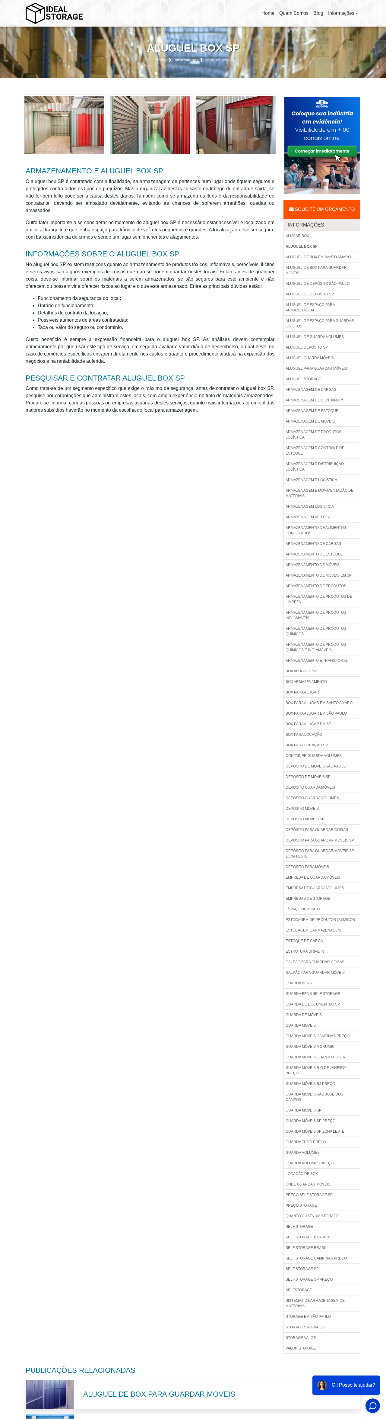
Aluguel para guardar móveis (316, 368)
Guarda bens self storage (313, 994)
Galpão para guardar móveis (315, 972)
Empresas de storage (308, 898)
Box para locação (304, 734)
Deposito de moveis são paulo (316, 766)
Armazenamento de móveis (313, 565)
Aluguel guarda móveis (310, 358)
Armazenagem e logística (311, 480)
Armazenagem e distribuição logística (315, 466)
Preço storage (301, 1205)
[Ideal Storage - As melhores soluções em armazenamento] (54, 13)
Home (269, 15)
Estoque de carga (304, 941)
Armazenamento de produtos (316, 586)
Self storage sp (302, 1269)
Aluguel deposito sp (307, 347)
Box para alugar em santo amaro (319, 703)
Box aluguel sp (301, 671)
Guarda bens (299, 983)
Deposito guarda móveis (310, 787)
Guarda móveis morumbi (310, 1046)
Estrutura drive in (305, 951)
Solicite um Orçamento (324, 209)
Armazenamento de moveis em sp (319, 575)
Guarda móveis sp (303, 1110)
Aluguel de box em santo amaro (318, 257)
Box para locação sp (307, 745)
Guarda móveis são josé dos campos (314, 1097)
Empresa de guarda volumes (315, 888)
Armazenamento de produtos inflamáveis (316, 615)
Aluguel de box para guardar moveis (316, 270)
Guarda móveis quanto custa (315, 1057)
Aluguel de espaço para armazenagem (310, 307)
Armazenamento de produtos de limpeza (319, 599)
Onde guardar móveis (308, 1184)
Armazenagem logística (310, 506)
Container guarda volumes (314, 756)
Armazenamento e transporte (317, 660)
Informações (341, 13)
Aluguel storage (303, 379)
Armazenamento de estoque (314, 554)
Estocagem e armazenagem (313, 930)
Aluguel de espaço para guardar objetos (320, 323)
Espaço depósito (303, 909)
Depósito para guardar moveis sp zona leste (320, 853)
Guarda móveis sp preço (310, 1121)
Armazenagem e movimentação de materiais (319, 493)
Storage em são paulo (308, 1316)
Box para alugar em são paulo (316, 713)
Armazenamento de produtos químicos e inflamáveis (316, 647)
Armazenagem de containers (315, 400)
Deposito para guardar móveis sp (320, 840)
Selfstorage (299, 1290)
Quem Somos (293, 13)
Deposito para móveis (307, 867)
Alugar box (297, 236)
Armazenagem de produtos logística (313, 434)
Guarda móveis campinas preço (318, 1036)
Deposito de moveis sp (308, 777)
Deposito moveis (302, 808)
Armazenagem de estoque (312, 411)
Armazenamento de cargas (313, 544)
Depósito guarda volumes (312, 798)
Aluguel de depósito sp (310, 294)
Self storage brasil (306, 1248)
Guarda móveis (301, 1025)
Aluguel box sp (302, 246)
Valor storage (301, 1348)
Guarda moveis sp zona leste (315, 1131)
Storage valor (301, 1338)
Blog (318, 13)
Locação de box (302, 1174)
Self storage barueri (308, 1237)
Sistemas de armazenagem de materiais (315, 1303)
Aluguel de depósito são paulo (318, 284)
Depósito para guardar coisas (317, 830)
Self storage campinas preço (316, 1258)
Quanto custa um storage (312, 1216)
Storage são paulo (305, 1327)
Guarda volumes (303, 1152)
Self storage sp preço (309, 1279)
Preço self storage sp (309, 1195)
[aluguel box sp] (64, 124)
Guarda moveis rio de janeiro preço (316, 1070)
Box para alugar (302, 692)
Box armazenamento (306, 682)
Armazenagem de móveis (310, 421)
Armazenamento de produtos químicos (316, 631)
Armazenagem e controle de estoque (315, 450)
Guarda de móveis (304, 1015)
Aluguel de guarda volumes (315, 337)
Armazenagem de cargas (311, 390)
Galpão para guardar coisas (315, 962)
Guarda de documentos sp (313, 1004)
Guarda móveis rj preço (310, 1084)
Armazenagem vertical (309, 517)
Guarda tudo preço (306, 1142)
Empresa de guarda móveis (313, 877)
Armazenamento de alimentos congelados (316, 530)
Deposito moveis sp (305, 819)
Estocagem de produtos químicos (320, 920)
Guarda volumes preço (310, 1163)
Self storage (299, 1226)
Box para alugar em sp (308, 724)
